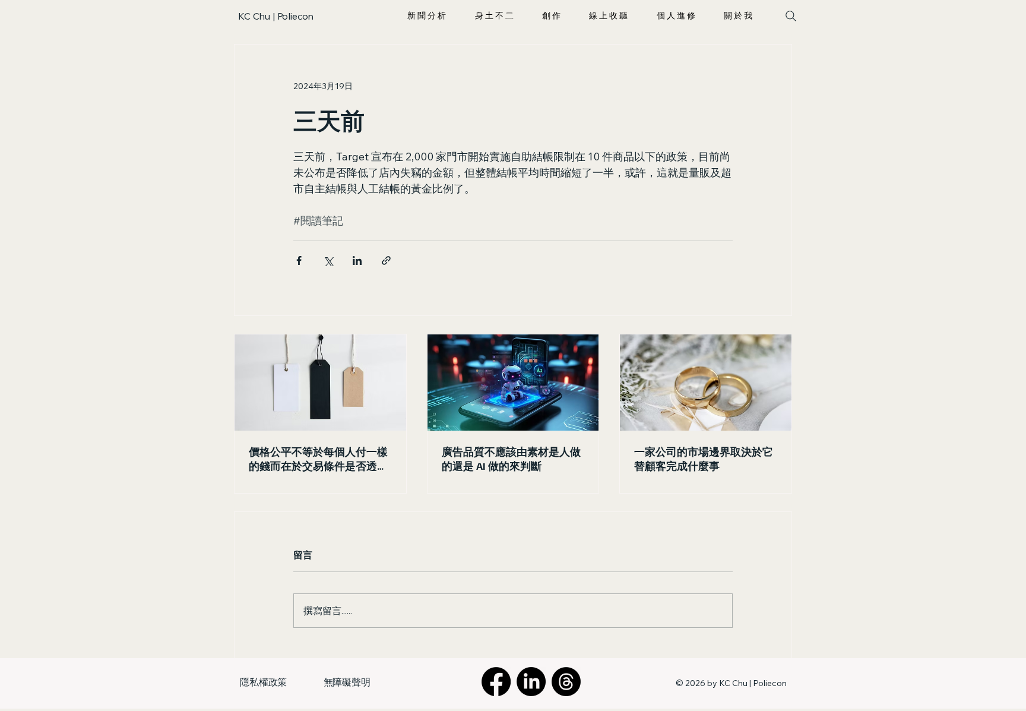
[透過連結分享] (386, 260)
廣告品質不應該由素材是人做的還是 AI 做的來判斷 (511, 458)
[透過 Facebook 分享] (299, 260)
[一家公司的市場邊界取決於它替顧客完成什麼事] (705, 382)
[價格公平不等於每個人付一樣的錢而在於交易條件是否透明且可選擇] (320, 382)
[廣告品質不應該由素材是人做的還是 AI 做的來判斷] (513, 382)
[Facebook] (496, 681)
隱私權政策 (263, 682)
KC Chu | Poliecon (276, 16)
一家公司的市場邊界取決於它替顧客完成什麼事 (703, 458)
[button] (426, 15)
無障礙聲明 (347, 682)
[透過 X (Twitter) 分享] (328, 260)
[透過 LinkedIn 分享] (357, 260)
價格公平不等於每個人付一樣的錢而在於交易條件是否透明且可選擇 (318, 459)
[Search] (790, 15)
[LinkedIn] (531, 681)
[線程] (566, 681)
